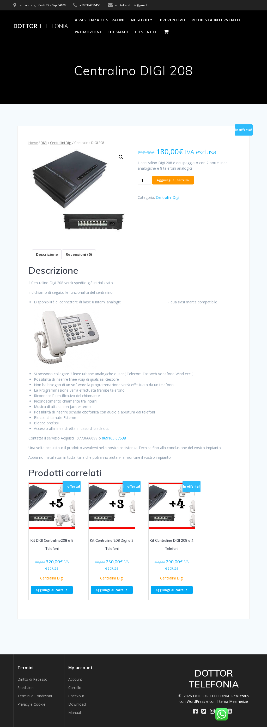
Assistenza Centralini (100, 19)
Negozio (140, 19)
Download (77, 704)
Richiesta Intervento (216, 19)
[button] (121, 157)
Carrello (74, 687)
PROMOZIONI (88, 31)
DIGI (44, 142)
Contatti (145, 31)
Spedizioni (25, 687)
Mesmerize (238, 701)
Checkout (76, 695)
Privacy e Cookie (31, 704)
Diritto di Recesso (32, 679)
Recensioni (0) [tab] (79, 254)
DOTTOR (40, 26)
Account (75, 679)
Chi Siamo (118, 31)
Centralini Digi (60, 142)
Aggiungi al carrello (173, 180)
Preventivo (172, 19)
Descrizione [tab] (47, 254)
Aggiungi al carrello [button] (52, 590)
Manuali (75, 712)
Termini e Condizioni (34, 695)
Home (33, 142)
